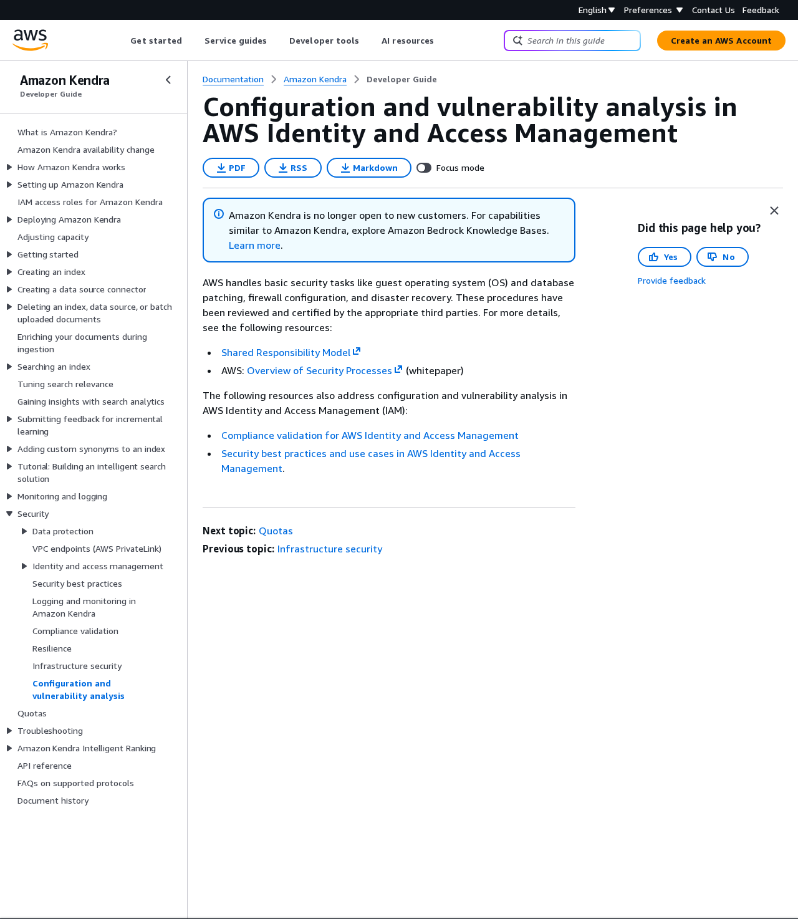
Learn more (255, 245)
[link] (402, 79)
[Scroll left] (121, 41)
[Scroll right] (443, 41)
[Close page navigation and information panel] (774, 211)
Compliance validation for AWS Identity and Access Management (370, 435)
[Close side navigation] (168, 80)
